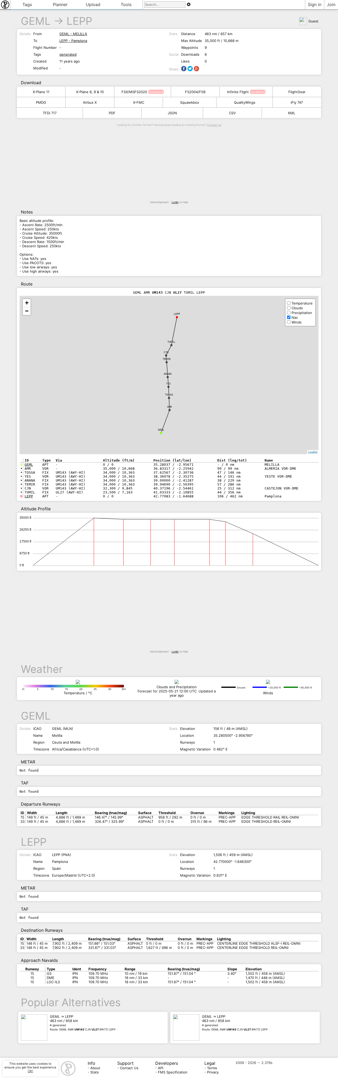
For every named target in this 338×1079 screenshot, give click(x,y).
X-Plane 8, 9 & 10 (90, 92)
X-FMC (138, 102)
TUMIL (171, 341)
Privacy (213, 1072)
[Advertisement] (169, 164)
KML (291, 113)
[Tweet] (190, 68)
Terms (212, 1068)
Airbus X (90, 102)
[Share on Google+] (196, 68)
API (160, 1068)
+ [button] (27, 303)
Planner (60, 4)
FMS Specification (172, 1072)
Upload (93, 4)
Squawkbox (189, 102)
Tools (126, 4)
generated (68, 54)
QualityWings (244, 102)
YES (168, 383)
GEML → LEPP (83, 1022)
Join (331, 4)
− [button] (27, 311)
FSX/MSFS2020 (134, 92)
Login (175, 202)
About (95, 1068)
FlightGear (297, 92)
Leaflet (312, 452)
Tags (27, 4)
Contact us (214, 125)
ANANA (168, 373)
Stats (94, 1072)
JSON (172, 113)
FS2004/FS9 (195, 92)
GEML (36, 21)
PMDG (41, 102)
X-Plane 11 (41, 92)
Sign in (314, 4)
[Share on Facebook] (183, 68)
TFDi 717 (50, 113)
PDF (112, 113)
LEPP (79, 21)
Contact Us (129, 1068)
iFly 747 (297, 102)
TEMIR (167, 359)
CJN (166, 352)
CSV (232, 113)
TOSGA (169, 394)
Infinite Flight (238, 92)
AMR (169, 406)
